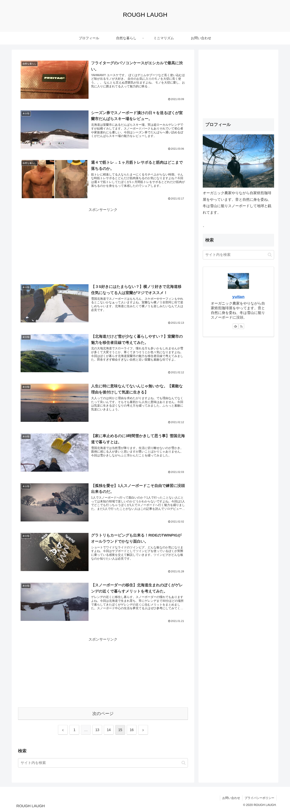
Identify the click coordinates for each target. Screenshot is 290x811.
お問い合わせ (231, 798)
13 (97, 730)
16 (132, 730)
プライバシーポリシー (259, 798)
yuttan (238, 296)
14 (109, 730)
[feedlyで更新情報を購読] (235, 326)
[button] (183, 762)
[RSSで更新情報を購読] (241, 326)
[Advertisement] (103, 242)
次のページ (103, 713)
